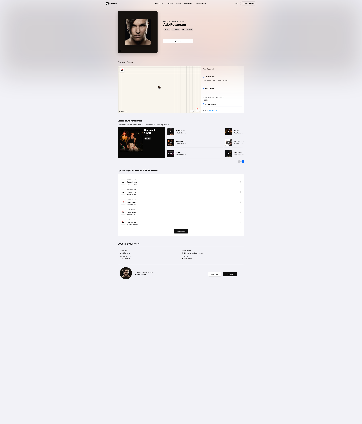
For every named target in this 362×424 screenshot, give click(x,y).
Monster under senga (241, 152)
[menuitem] (159, 3)
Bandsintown (213, 110)
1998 (178, 152)
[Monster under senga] (229, 153)
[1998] (171, 153)
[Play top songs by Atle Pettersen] (119, 50)
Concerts (170, 3)
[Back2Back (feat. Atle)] (229, 143)
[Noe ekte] (229, 132)
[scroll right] (243, 161)
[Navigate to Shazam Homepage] (111, 3)
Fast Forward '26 (201, 3)
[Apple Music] (153, 138)
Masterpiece (180, 130)
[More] (219, 131)
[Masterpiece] (171, 132)
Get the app (159, 3)
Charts (178, 3)
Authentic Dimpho (240, 144)
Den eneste (180, 141)
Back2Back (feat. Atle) (241, 141)
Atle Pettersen (181, 133)
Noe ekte (237, 130)
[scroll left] (239, 161)
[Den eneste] (171, 143)
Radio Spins (188, 3)
